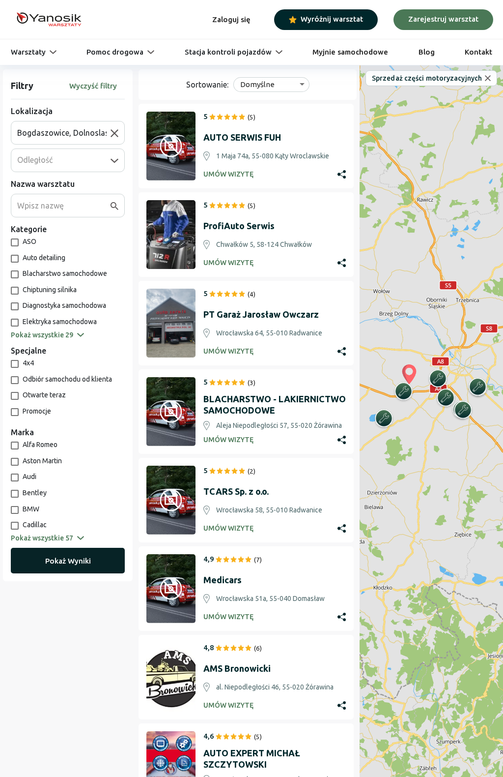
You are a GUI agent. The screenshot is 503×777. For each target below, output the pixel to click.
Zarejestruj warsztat (443, 19)
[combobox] (64, 132)
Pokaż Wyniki (68, 561)
